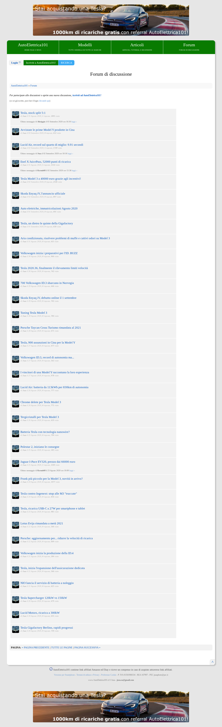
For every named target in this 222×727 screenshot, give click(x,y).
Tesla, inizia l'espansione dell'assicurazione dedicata (52, 568)
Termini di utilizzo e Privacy (87, 675)
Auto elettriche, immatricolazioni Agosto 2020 (49, 208)
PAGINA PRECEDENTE (35, 647)
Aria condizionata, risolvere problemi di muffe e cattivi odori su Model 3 (65, 238)
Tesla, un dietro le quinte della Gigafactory (46, 223)
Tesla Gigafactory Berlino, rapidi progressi (46, 627)
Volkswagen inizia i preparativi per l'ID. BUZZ (49, 253)
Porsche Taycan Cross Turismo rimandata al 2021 (50, 327)
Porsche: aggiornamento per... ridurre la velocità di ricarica (56, 538)
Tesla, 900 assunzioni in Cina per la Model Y (47, 342)
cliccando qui (44, 101)
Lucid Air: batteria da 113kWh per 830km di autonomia (54, 387)
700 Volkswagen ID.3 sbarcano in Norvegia (47, 283)
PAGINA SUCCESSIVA (87, 647)
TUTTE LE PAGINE (61, 647)
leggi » (74, 122)
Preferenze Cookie (108, 675)
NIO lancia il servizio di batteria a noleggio (47, 583)
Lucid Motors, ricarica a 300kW (40, 612)
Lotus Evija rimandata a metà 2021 (41, 523)
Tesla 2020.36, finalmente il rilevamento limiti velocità (54, 268)
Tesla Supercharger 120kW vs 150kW (43, 598)
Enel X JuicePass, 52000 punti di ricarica (45, 161)
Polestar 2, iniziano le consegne (39, 446)
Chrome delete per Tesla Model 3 (40, 402)
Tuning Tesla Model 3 (33, 312)
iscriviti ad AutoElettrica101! (86, 95)
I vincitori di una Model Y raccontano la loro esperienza (54, 372)
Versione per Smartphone (64, 675)
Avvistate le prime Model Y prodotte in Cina (47, 129)
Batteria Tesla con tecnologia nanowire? (45, 432)
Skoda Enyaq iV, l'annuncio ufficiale (42, 193)
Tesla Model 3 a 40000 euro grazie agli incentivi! (50, 178)
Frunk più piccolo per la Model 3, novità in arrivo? (51, 478)
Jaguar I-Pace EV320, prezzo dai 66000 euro (47, 461)
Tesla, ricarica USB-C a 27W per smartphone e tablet (52, 508)
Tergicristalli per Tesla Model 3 (39, 417)
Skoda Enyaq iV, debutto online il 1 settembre (48, 297)
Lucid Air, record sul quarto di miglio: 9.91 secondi (51, 144)
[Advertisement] (194, 169)
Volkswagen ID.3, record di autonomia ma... (47, 357)
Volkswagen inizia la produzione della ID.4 (47, 553)
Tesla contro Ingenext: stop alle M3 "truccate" (48, 493)
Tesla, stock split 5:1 (33, 112)
